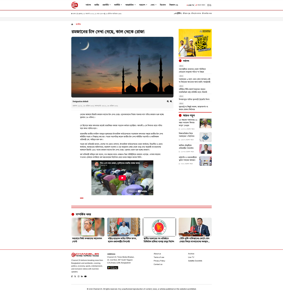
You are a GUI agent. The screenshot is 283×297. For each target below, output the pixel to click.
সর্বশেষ (88, 5)
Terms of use (159, 257)
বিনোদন (163, 5)
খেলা (153, 5)
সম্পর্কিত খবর (83, 214)
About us (157, 254)
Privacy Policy (159, 261)
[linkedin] (82, 277)
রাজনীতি (106, 5)
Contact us (158, 264)
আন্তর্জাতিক (129, 5)
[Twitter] (75, 277)
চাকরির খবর (208, 13)
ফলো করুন (201, 5)
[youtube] (85, 277)
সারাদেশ (142, 5)
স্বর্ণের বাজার (197, 13)
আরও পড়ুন (188, 115)
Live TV (191, 257)
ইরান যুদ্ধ (187, 13)
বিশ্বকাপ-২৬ (173, 5)
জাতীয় (96, 5)
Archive (191, 254)
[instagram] (78, 277)
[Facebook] (72, 277)
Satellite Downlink (195, 261)
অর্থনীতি (117, 5)
